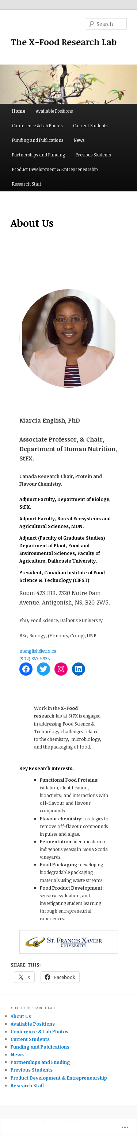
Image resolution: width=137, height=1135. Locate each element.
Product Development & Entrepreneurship (55, 169)
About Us (21, 1016)
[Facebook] (26, 669)
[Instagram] (61, 669)
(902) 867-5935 (34, 658)
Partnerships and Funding (38, 155)
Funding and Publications (37, 140)
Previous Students (93, 155)
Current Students (90, 125)
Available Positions (54, 111)
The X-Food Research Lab (64, 42)
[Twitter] (43, 669)
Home (18, 111)
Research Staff (27, 184)
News (79, 140)
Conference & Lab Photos (37, 125)
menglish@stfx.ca (37, 651)
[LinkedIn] (78, 669)
